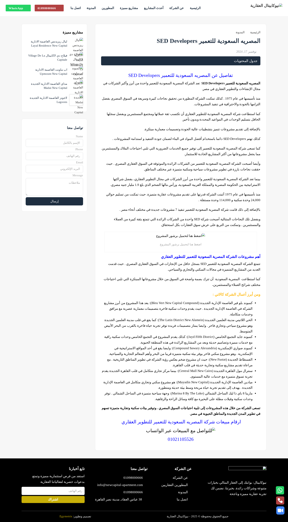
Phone (79, 149)
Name (79, 136)
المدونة (91, 8)
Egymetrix (66, 516)
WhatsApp (16, 8)
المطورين (108, 8)
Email (79, 162)
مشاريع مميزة (129, 8)
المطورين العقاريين (174, 485)
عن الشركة (176, 8)
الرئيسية (195, 8)
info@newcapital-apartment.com (120, 485)
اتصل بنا (76, 8)
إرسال (54, 201)
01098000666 (47, 8)
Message (77, 175)
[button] (180, 60)
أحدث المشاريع (153, 8)
